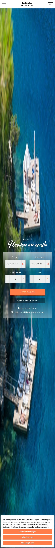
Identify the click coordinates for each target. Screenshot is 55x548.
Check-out (39, 257)
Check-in (15, 257)
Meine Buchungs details (27, 300)
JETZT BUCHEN (27, 292)
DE (50, 4)
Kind (40, 272)
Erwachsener (15, 272)
